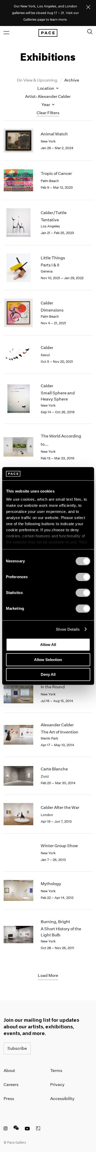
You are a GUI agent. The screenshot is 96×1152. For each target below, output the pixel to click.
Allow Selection (48, 659)
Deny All (48, 674)
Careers (11, 1084)
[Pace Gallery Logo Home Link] (47, 33)
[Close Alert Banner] (88, 7)
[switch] (83, 577)
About (9, 1070)
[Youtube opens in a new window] (27, 1129)
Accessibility (62, 1098)
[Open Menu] (6, 32)
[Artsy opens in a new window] (38, 1129)
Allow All (48, 644)
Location (46, 88)
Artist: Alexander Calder (48, 96)
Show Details (68, 629)
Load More (48, 975)
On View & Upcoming (37, 80)
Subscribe (17, 1048)
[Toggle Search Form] (89, 31)
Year (46, 104)
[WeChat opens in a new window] (16, 1129)
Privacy (57, 1084)
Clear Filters (48, 112)
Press (9, 1098)
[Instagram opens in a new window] (5, 1129)
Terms (56, 1070)
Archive (71, 80)
